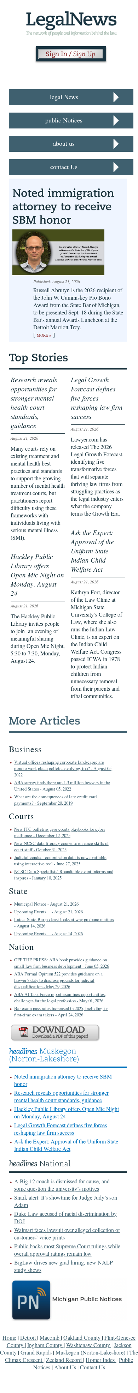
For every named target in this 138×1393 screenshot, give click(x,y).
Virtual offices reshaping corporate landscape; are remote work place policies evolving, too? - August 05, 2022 (63, 768)
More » (44, 335)
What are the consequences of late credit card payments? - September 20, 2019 (55, 799)
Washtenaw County (88, 1345)
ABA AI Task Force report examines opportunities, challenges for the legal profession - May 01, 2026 (60, 997)
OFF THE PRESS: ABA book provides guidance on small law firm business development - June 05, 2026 (61, 962)
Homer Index (101, 1359)
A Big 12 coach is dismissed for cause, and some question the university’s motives (62, 1184)
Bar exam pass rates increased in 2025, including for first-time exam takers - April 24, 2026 (61, 1011)
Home (9, 1337)
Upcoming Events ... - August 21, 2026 (48, 911)
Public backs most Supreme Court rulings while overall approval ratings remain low (67, 1249)
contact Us (63, 166)
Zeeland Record (64, 1359)
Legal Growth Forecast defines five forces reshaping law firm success (60, 1128)
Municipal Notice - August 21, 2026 (46, 904)
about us (64, 143)
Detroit (28, 1337)
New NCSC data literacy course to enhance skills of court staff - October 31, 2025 (61, 846)
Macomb (50, 1337)
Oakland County (82, 1337)
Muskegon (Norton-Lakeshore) (91, 1352)
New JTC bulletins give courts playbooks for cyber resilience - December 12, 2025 (59, 832)
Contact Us (92, 1367)
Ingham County (45, 1345)
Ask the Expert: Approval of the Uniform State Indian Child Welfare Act (66, 1144)
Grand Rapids (37, 1352)
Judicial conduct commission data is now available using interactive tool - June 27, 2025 (60, 860)
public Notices (63, 120)
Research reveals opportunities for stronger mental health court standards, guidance (61, 1096)
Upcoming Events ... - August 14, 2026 (48, 933)
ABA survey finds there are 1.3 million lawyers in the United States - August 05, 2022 (62, 785)
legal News (64, 96)
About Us (65, 1367)
